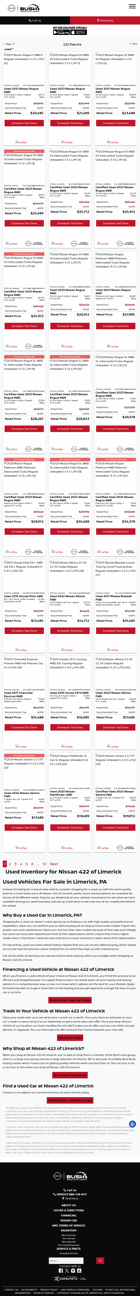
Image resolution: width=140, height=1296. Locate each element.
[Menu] (132, 7)
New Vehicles (68, 1235)
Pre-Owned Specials (68, 1245)
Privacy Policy (49, 1289)
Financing (68, 1215)
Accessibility (30, 1289)
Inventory (69, 1230)
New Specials (69, 1241)
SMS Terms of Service (68, 1225)
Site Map (98, 1289)
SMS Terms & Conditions (75, 1289)
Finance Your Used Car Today (70, 1000)
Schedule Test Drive (24, 123)
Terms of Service (43, 1292)
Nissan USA (68, 1220)
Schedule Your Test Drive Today (70, 1100)
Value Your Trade (70, 1038)
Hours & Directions (69, 1210)
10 (44, 863)
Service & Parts (69, 1248)
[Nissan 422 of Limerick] (23, 8)
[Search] (100, 1260)
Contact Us (12, 1289)
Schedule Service (69, 1253)
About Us (69, 1205)
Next (54, 863)
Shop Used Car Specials (70, 1075)
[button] (132, 1124)
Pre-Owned (69, 1238)
